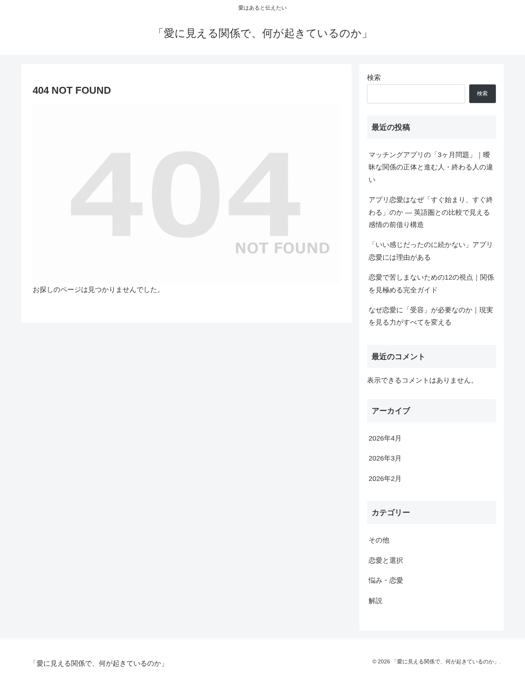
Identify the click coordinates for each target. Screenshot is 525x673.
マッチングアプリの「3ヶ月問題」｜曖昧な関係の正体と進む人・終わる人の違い (431, 167)
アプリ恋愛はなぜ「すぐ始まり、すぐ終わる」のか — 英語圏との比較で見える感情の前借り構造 (431, 212)
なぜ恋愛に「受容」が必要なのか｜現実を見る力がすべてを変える (431, 316)
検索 (374, 77)
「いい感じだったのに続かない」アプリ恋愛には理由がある (431, 251)
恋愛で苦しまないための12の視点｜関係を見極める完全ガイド (431, 283)
